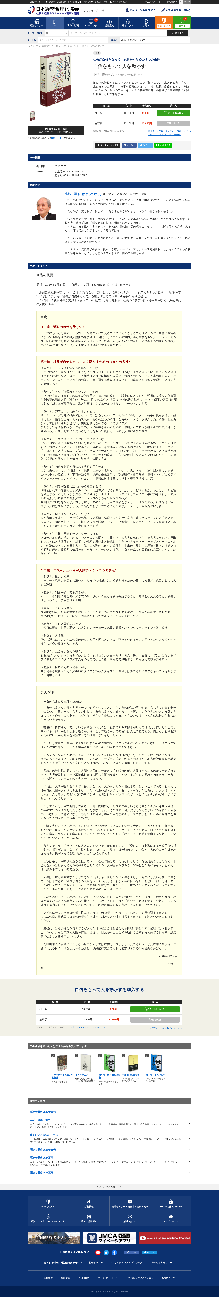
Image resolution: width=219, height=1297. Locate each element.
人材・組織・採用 (70, 46)
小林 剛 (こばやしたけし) (83, 194)
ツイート (147, 145)
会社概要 (48, 1278)
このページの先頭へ (109, 1187)
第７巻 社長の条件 (155, 1074)
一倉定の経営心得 (130, 1074)
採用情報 (65, 1278)
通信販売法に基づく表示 (140, 1278)
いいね (132, 1252)
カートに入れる (175, 113)
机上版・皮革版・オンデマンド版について (169, 131)
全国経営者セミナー (162, 1262)
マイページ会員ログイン (144, 10)
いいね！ (131, 145)
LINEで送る (165, 145)
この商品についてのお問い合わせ (165, 134)
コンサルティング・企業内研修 (126, 1262)
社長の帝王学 (81, 1074)
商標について (168, 1278)
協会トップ (94, 1262)
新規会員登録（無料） (178, 10)
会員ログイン (57, 137)
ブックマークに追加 (107, 145)
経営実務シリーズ (50, 46)
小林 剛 (118, 74)
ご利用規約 (83, 1278)
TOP (30, 46)
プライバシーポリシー (109, 1278)
